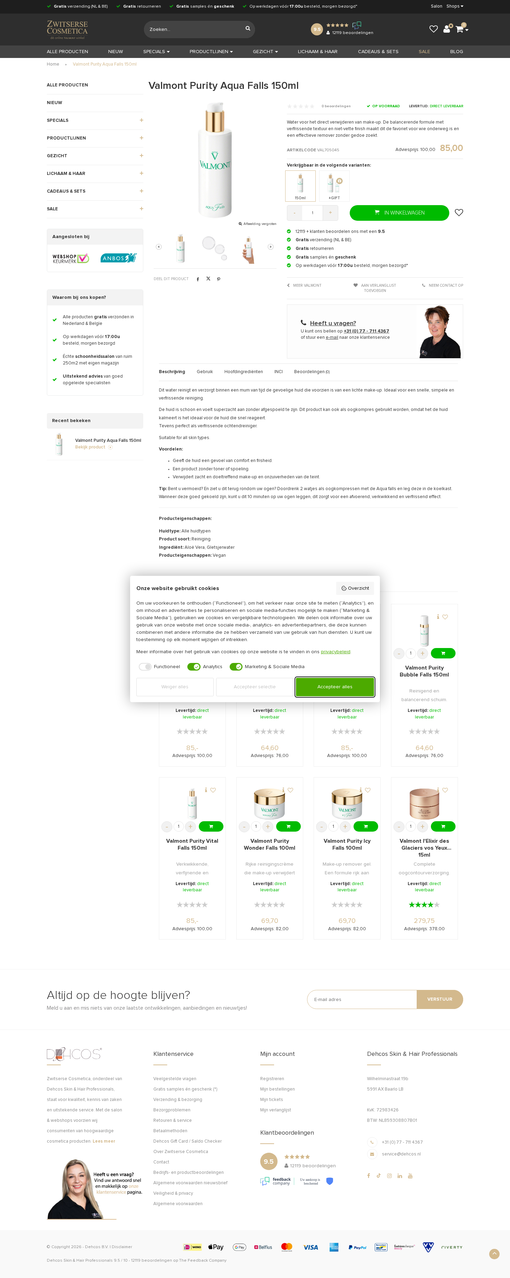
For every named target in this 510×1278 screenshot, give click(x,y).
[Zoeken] (248, 29)
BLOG (456, 51)
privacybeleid (335, 651)
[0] (459, 29)
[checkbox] (158, 667)
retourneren (142, 7)
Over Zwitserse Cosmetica (180, 1152)
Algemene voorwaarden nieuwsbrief (190, 1183)
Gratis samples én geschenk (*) (185, 1089)
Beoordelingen (312, 372)
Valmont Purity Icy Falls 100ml (347, 844)
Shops (453, 6)
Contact (161, 1162)
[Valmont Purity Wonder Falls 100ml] (269, 804)
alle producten (67, 51)
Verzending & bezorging (177, 1100)
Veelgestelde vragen (174, 1079)
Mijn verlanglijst (275, 1110)
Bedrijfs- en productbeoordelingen (188, 1172)
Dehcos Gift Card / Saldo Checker (187, 1141)
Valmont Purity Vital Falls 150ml (192, 844)
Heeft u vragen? (333, 323)
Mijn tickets (271, 1100)
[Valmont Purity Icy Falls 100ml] (347, 804)
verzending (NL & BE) (81, 7)
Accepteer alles (334, 686)
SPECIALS (154, 51)
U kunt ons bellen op (345, 331)
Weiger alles (174, 686)
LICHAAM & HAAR (318, 51)
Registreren (272, 1079)
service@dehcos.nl (401, 1154)
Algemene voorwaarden (178, 1204)
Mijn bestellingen (277, 1089)
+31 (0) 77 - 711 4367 (402, 1142)
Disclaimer (122, 1247)
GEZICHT (263, 51)
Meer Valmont (307, 285)
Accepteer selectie (255, 686)
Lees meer (104, 1141)
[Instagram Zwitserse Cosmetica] (389, 1176)
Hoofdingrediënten (243, 372)
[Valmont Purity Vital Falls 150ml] (192, 804)
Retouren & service (172, 1120)
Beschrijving (172, 372)
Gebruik (205, 372)
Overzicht (358, 588)
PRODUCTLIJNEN (209, 51)
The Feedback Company (203, 1261)
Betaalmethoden (170, 1131)
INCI (278, 372)
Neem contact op (445, 285)
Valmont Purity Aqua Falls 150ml (105, 64)
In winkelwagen (404, 213)
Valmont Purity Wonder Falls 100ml (269, 844)
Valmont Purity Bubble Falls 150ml (424, 671)
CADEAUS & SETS (378, 51)
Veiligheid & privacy (173, 1193)
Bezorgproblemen (171, 1110)
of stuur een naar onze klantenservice (345, 337)
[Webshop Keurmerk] (71, 258)
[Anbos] (119, 258)
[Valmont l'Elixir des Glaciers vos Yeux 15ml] (424, 804)
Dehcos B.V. (97, 1247)
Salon (436, 6)
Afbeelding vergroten (260, 224)
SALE (424, 51)
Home (53, 64)
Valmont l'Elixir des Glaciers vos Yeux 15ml (424, 848)
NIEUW (115, 51)
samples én (205, 7)
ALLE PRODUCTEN (67, 85)
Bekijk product (90, 447)
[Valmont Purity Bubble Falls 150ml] (424, 631)
